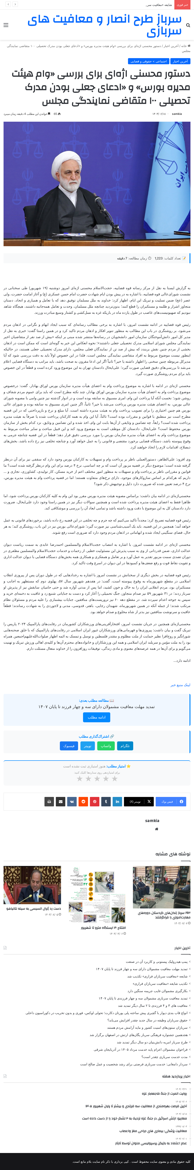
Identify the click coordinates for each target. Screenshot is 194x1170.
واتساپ (106, 746)
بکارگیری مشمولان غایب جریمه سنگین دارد (158, 991)
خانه (184, 46)
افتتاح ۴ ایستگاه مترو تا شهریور (103, 928)
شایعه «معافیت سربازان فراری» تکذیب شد (144, 5)
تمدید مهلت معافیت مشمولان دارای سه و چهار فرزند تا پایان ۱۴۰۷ (96, 706)
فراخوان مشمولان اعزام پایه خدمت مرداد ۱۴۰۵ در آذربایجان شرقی (141, 1049)
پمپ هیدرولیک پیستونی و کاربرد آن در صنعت (157, 962)
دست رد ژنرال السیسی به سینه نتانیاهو (33, 909)
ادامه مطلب (97, 717)
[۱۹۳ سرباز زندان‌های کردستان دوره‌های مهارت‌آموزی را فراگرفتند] (161, 887)
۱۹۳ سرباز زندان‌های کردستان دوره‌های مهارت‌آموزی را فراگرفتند (164, 915)
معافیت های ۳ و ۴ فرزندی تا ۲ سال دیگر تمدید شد (153, 1005)
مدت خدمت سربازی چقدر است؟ (164, 1057)
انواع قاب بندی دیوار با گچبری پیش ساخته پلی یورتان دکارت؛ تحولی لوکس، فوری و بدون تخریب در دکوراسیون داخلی (107, 1013)
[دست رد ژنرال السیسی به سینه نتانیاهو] (32, 885)
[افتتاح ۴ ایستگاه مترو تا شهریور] (97, 894)
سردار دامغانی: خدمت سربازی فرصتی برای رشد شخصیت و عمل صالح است (134, 1064)
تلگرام (125, 746)
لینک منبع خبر (180, 685)
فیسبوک (69, 746)
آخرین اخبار (171, 46)
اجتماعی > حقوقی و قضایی (149, 61)
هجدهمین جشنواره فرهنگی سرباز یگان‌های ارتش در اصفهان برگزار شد (139, 1035)
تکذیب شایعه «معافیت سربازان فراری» (160, 983)
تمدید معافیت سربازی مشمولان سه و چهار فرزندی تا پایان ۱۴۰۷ (143, 998)
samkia (177, 114)
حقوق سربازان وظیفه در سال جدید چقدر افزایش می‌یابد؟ (147, 1020)
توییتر (87, 746)
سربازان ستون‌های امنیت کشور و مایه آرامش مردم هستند (147, 1027)
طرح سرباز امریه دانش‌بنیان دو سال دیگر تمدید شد (152, 1042)
